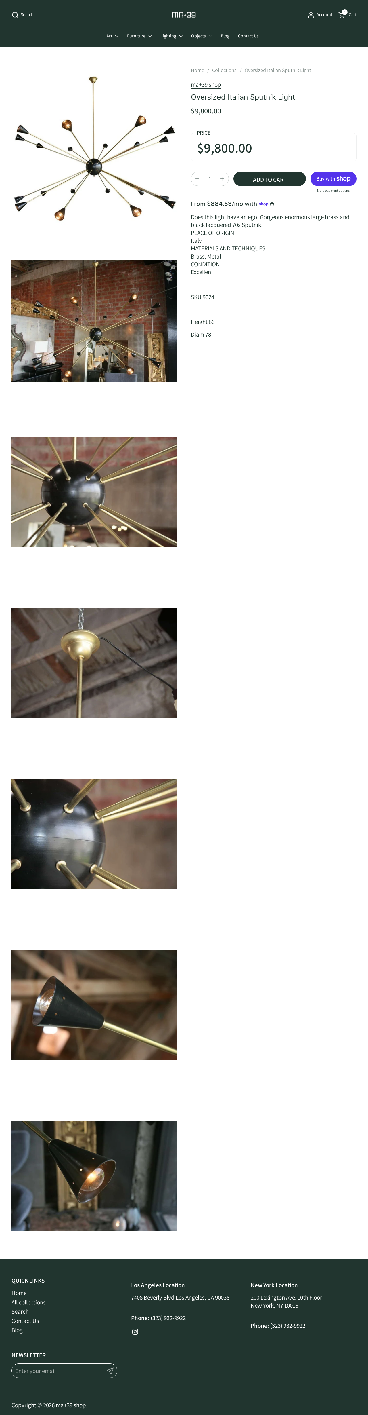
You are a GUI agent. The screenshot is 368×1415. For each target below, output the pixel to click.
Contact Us (25, 1321)
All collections (29, 1302)
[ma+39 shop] (184, 15)
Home (19, 1293)
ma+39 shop (206, 84)
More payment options (333, 190)
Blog (17, 1330)
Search (20, 1311)
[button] (23, 14)
